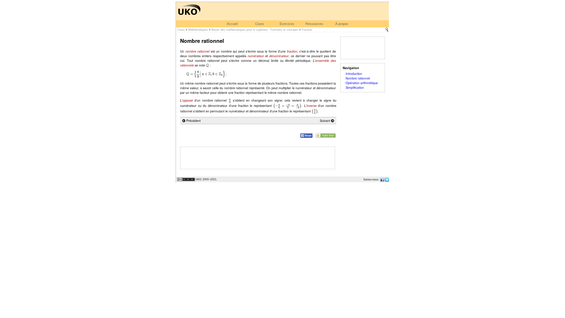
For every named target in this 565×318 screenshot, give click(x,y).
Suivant (325, 120)
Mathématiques (198, 29)
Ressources (314, 24)
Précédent (193, 120)
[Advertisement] (363, 48)
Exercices (287, 24)
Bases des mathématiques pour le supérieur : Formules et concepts (254, 29)
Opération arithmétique (362, 83)
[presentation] (207, 65)
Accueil (232, 24)
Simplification (355, 87)
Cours (259, 24)
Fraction (307, 29)
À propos (341, 24)
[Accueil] (189, 9)
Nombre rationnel (358, 78)
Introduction (354, 73)
